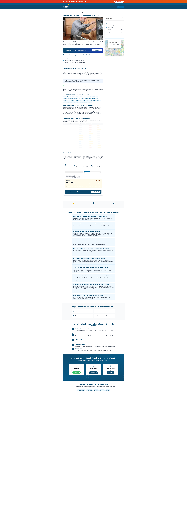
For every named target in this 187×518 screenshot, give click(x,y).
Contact (114, 6)
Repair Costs (105, 6)
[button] (114, 49)
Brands (100, 6)
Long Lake (96, 390)
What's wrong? (67, 170)
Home (82, 6)
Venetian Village (89, 390)
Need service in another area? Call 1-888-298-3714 (114, 36)
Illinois (67, 12)
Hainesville (102, 390)
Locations (95, 6)
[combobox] (106, 18)
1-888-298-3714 (119, 1)
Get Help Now (110, 372)
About (85, 6)
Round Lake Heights (81, 390)
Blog (110, 6)
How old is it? (87, 170)
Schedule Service (93, 372)
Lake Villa (107, 390)
